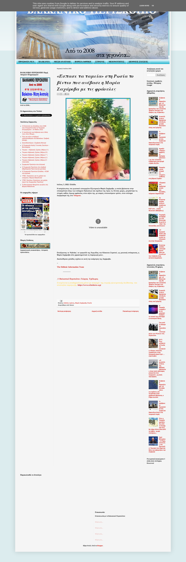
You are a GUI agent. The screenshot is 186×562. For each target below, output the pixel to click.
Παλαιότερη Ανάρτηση (131, 311)
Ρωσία (89, 303)
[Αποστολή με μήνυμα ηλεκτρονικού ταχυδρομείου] (58, 94)
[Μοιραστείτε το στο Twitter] (63, 94)
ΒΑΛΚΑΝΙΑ (44, 62)
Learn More (144, 6)
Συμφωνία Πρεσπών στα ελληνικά (33, 164)
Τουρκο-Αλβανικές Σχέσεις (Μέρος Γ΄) (34, 155)
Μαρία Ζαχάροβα (81, 303)
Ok (153, 6)
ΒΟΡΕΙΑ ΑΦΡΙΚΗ (83, 62)
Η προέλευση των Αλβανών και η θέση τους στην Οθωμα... (35, 133)
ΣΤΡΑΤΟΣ (99, 62)
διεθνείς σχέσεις (69, 303)
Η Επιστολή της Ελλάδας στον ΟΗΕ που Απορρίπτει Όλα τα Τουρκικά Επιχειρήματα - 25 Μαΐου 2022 (34, 128)
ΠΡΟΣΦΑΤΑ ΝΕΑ (26, 62)
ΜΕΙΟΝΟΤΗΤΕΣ (116, 62)
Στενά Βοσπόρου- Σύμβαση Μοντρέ (34, 143)
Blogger (100, 546)
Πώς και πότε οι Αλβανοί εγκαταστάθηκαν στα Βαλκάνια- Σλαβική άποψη (35, 138)
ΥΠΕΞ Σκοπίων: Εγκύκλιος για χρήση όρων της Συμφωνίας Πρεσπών (34, 181)
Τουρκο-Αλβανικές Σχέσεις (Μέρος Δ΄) (34, 157)
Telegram (77, 195)
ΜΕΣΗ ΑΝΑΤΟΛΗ (62, 62)
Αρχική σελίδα (97, 311)
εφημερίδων (41, 234)
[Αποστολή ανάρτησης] (60, 301)
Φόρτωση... (99, 522)
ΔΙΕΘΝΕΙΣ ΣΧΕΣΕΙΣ (138, 62)
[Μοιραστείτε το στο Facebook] (65, 94)
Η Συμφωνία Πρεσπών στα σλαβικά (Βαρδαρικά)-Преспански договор (34, 168)
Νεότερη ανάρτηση (64, 311)
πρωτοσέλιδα (30, 234)
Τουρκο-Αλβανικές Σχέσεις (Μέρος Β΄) (35, 152)
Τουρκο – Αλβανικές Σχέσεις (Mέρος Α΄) (35, 150)
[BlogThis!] (61, 94)
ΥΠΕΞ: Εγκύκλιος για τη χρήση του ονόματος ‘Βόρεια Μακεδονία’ (34, 177)
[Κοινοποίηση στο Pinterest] (68, 94)
